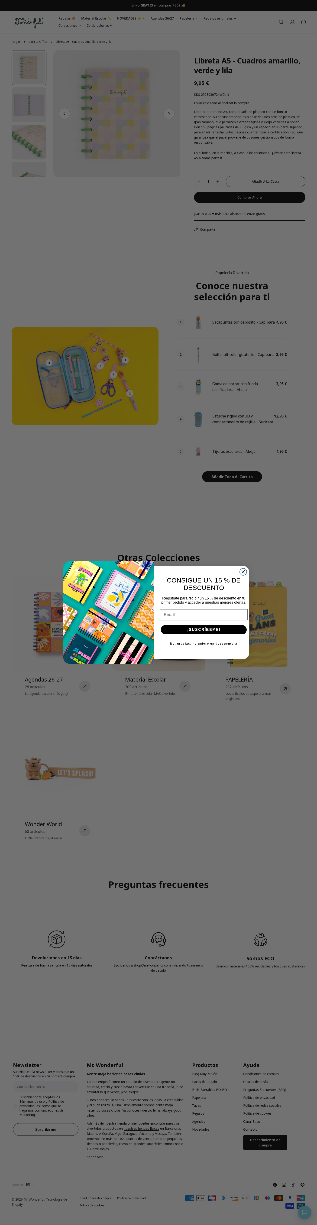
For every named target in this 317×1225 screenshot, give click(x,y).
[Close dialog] (243, 571)
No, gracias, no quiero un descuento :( (204, 643)
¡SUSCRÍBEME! (203, 630)
